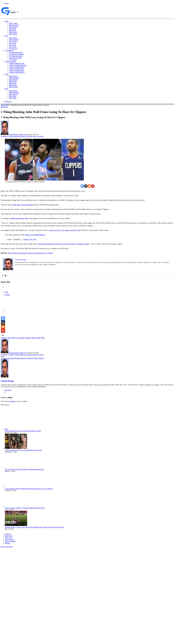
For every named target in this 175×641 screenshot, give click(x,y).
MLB (6, 74)
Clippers (4, 338)
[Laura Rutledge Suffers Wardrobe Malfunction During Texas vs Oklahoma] (16, 487)
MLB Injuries (13, 80)
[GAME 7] (9, 15)
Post (6, 292)
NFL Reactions (14, 39)
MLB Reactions (14, 78)
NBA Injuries (13, 27)
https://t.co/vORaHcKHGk (35, 235)
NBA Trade (12, 30)
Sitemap (7, 543)
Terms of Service (10, 541)
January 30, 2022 (30, 239)
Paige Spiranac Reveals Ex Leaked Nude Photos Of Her (23, 431)
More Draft (12, 96)
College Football (10, 61)
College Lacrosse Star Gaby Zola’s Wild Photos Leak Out (23, 450)
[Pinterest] (93, 186)
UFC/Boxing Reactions (16, 54)
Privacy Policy (9, 539)
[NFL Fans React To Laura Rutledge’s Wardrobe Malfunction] (16, 467)
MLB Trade (13, 83)
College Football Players (17, 72)
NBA (6, 21)
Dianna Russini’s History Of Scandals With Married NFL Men (25, 508)
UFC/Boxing (9, 50)
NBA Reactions (14, 25)
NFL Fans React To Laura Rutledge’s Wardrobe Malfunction (24, 469)
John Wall (11, 338)
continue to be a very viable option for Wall (65, 230)
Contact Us (8, 538)
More (6, 89)
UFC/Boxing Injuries (15, 56)
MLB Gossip (13, 76)
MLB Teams (13, 85)
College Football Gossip (16, 63)
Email (27, 619)
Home (3, 105)
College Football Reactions (17, 65)
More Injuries (13, 94)
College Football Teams (16, 70)
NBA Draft (12, 28)
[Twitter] (6, 276)
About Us (8, 534)
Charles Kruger (14, 134)
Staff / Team (9, 536)
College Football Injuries (17, 67)
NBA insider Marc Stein (20, 218)
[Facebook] (82, 186)
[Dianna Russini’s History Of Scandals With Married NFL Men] (16, 506)
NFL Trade (12, 45)
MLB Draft (12, 81)
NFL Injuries (13, 41)
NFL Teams (13, 47)
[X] (86, 186)
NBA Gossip (13, 23)
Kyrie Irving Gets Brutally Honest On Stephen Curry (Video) (30, 253)
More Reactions (14, 92)
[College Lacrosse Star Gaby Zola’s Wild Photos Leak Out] (16, 448)
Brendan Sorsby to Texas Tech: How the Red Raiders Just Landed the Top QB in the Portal (34, 527)
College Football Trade (16, 69)
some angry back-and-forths (22, 205)
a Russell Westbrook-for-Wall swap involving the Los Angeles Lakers (63, 244)
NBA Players (13, 34)
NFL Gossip (13, 38)
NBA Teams (13, 32)
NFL (6, 36)
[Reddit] (89, 186)
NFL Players (13, 49)
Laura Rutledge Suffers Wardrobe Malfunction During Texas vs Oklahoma (29, 489)
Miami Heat (36, 338)
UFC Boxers (13, 59)
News (6, 107)
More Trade (12, 98)
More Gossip (13, 90)
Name (13, 619)
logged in (12, 401)
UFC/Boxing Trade (15, 58)
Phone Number (45, 619)
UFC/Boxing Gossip (15, 52)
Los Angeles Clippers (23, 338)
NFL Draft (12, 43)
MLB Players (13, 87)
